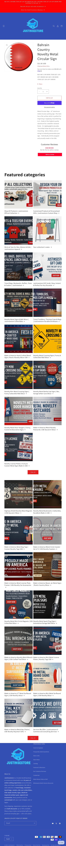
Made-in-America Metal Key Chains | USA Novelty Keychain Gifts (17, 730)
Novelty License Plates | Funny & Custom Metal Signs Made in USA (16, 465)
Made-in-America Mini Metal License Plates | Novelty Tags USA (46, 658)
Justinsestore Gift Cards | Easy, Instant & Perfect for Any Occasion (47, 284)
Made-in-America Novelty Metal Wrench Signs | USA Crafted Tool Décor (18, 658)
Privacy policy (28, 845)
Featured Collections (39, 767)
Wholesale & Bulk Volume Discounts (43, 783)
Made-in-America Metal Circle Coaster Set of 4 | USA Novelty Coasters (46, 548)
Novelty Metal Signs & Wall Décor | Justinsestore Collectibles (16, 320)
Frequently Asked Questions (41, 752)
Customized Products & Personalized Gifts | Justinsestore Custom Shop (46, 212)
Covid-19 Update (38, 748)
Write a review (50, 154)
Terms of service (36, 845)
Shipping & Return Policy (43, 66)
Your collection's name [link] (41, 247)
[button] (4, 26)
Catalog (35, 763)
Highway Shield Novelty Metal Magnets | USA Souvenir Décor (18, 512)
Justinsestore (11, 845)
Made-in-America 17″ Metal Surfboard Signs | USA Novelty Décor (17, 694)
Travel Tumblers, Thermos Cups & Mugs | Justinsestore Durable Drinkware (47, 320)
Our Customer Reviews (39, 771)
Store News (36, 759)
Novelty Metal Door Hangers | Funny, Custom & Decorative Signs (17, 429)
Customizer (36, 775)
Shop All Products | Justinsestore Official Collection (16, 212)
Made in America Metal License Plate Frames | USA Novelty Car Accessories (17, 584)
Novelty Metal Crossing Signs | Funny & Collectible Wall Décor (47, 356)
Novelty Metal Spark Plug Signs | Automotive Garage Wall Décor (44, 622)
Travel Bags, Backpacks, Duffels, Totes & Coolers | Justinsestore (18, 284)
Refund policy (19, 845)
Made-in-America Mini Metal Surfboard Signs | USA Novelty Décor (47, 694)
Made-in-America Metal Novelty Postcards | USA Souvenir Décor (44, 429)
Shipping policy (45, 845)
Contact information (56, 845)
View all (33, 472)
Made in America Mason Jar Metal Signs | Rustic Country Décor (47, 584)
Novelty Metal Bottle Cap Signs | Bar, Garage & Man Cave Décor (46, 392)
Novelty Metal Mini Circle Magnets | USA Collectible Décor (18, 622)
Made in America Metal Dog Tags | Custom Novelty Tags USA (16, 548)
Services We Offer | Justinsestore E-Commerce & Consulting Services (46, 730)
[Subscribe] (34, 823)
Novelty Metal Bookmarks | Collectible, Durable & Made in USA (47, 512)
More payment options (49, 107)
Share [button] (40, 84)
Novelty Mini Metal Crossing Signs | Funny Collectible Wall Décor (16, 392)
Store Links (36, 755)
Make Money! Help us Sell (40, 779)
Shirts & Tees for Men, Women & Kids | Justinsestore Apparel (17, 248)
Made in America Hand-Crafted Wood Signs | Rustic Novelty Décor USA (17, 356)
